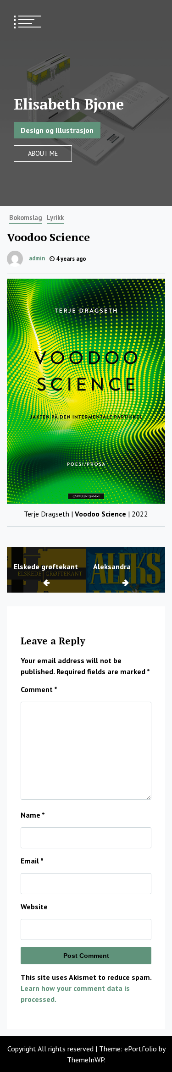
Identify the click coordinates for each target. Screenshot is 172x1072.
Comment (39, 689)
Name (33, 814)
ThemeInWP (85, 1059)
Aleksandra (112, 566)
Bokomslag (25, 217)
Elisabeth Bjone (69, 104)
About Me (43, 153)
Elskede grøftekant (46, 566)
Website (34, 906)
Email (32, 860)
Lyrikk (55, 217)
